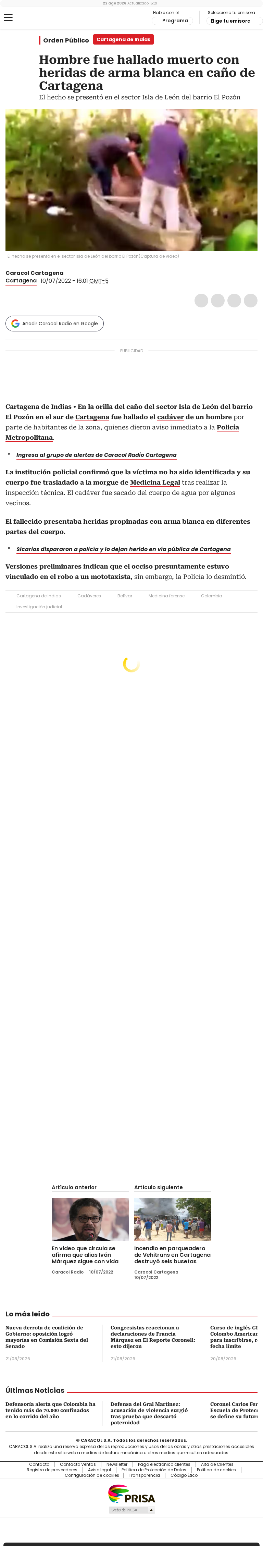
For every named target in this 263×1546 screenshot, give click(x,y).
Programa (175, 20)
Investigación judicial (39, 607)
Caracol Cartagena (34, 273)
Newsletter (117, 1464)
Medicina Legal (155, 482)
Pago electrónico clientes (164, 1464)
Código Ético (184, 1475)
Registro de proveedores (52, 1470)
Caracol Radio (32, 18)
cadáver (170, 417)
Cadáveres (89, 596)
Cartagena (21, 280)
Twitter (218, 300)
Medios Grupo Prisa (131, 1510)
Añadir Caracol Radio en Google (60, 323)
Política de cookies (216, 1470)
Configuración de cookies (92, 1475)
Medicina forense (167, 596)
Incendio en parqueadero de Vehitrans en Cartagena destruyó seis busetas (172, 1254)
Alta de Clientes (217, 1464)
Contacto (39, 1464)
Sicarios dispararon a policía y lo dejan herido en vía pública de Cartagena (123, 549)
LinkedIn (234, 300)
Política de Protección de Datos (154, 1470)
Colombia (211, 596)
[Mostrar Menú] (8, 17)
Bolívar (124, 596)
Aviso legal (99, 1470)
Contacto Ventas (78, 1464)
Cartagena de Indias (38, 596)
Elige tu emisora (231, 20)
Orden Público (66, 40)
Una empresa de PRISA (131, 1493)
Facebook (201, 300)
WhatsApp (251, 300)
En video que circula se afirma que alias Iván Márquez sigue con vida (85, 1254)
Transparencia (144, 1475)
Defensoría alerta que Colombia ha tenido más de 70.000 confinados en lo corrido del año (50, 1410)
